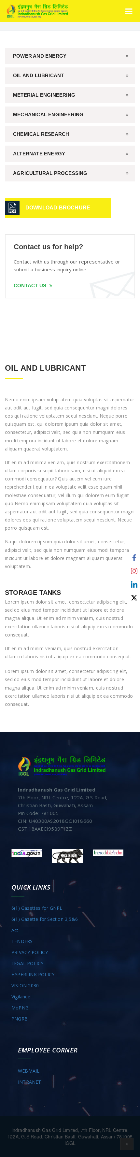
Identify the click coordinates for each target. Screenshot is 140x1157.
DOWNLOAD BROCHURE (57, 207)
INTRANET (29, 1082)
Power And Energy (39, 56)
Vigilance (20, 996)
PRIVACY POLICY (29, 952)
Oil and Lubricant (38, 75)
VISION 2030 (25, 985)
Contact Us (30, 285)
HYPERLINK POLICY (32, 974)
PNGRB (19, 1019)
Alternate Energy (39, 153)
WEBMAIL (28, 1071)
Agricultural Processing (50, 173)
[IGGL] (37, 11)
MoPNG (20, 1008)
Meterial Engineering (44, 95)
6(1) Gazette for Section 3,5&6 (44, 919)
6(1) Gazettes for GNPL (36, 908)
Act (15, 930)
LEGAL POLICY (27, 963)
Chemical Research (41, 134)
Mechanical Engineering (48, 114)
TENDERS (22, 941)
